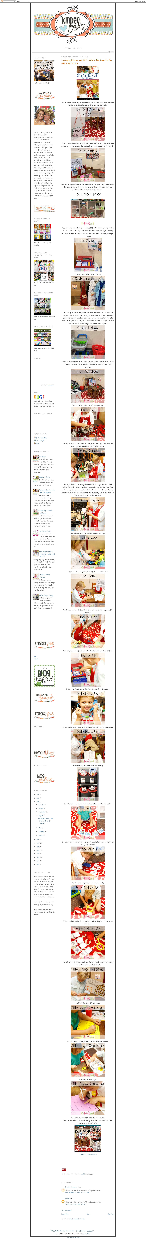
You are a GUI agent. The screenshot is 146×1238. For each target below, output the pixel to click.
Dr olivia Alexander (71, 1187)
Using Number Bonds (45, 531)
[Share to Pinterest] (92, 1174)
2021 (38, 794)
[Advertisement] (42, 624)
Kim (35, 656)
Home (88, 1214)
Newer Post (65, 1214)
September (42, 812)
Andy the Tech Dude (40, 438)
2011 (38, 864)
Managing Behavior (44, 477)
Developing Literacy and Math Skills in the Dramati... (45, 821)
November (42, 805)
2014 (38, 854)
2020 (38, 798)
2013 (38, 857)
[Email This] (86, 1174)
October (41, 808)
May (40, 828)
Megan (36, 659)
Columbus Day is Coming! (46, 595)
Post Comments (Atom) (77, 1219)
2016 (38, 847)
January (41, 835)
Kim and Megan (39, 441)
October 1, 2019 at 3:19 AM (75, 1204)
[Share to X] (89, 1174)
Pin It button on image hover (73, 1237)
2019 (38, 802)
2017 (38, 843)
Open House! (42, 456)
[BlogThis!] (88, 1174)
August (41, 815)
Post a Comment (66, 1210)
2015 (38, 850)
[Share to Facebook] (91, 1174)
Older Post (111, 1214)
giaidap (67, 1198)
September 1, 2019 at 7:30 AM (77, 1193)
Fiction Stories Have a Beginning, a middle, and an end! (47, 554)
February (42, 831)
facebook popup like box (51, 385)
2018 (38, 839)
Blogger (86, 1234)
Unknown (36, 444)
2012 (38, 861)
